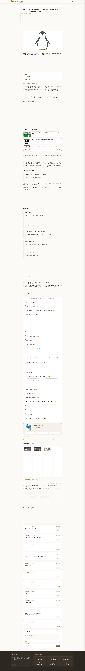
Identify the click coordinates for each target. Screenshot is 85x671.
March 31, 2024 (42, 215)
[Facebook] (16, 665)
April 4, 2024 (49, 234)
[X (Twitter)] (13, 665)
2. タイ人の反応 (27, 78)
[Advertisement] (50, 23)
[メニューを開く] (72, 2)
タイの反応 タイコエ (18, 1)
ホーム (15, 6)
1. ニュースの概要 (27, 76)
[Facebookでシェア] (21, 15)
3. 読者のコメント (27, 79)
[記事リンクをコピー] (21, 21)
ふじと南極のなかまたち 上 (38, 425)
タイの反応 (18, 6)
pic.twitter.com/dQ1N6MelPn (40, 174)
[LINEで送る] (21, 18)
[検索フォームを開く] (70, 2)
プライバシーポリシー (71, 669)
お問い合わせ (66, 669)
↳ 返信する (58, 530)
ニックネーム (26, 641)
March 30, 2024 (40, 177)
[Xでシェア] (21, 13)
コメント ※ (26, 633)
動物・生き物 (23, 6)
